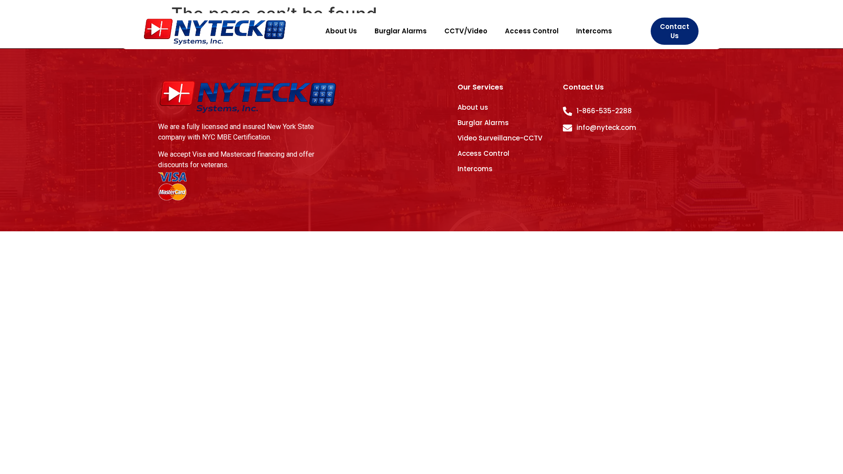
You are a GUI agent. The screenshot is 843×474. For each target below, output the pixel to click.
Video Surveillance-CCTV (500, 138)
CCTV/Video (465, 31)
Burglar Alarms (401, 31)
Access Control (531, 31)
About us (473, 107)
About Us (341, 31)
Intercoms (594, 31)
